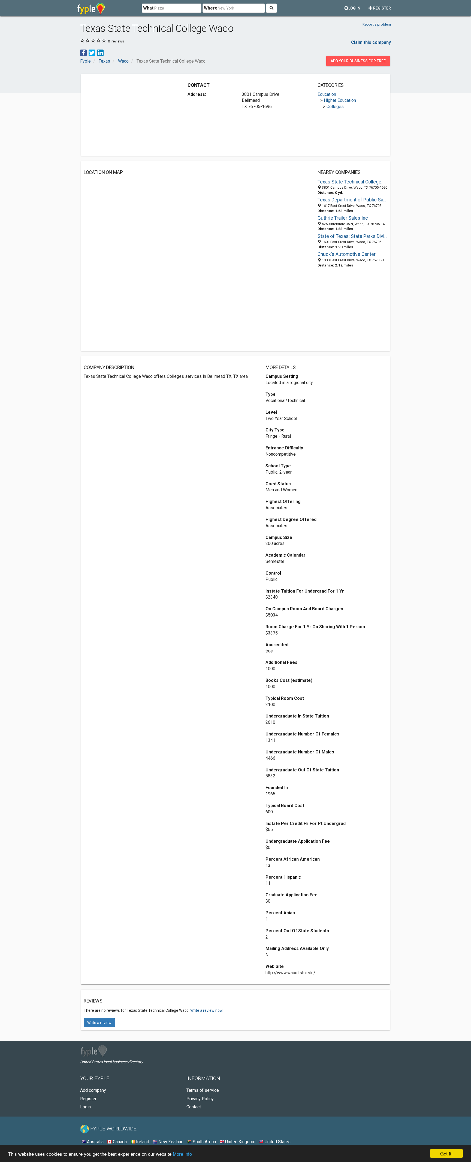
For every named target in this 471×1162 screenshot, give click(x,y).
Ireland (142, 1141)
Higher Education (340, 100)
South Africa (204, 1141)
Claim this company (371, 42)
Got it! (446, 1153)
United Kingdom (239, 1141)
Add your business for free (358, 61)
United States (277, 1141)
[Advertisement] (129, 115)
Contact (193, 1106)
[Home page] (91, 8)
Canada (119, 1141)
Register (381, 8)
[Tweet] (92, 52)
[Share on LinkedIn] (100, 52)
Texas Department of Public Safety (352, 200)
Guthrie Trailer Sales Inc (343, 218)
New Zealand (170, 1141)
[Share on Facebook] (83, 52)
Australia (95, 1141)
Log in (354, 8)
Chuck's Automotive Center (347, 254)
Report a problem (377, 24)
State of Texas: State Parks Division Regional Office (352, 236)
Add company (93, 1090)
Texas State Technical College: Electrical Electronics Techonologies (352, 182)
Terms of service (202, 1090)
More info (182, 1153)
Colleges (335, 106)
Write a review (99, 1022)
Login (85, 1106)
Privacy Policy (200, 1098)
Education (327, 94)
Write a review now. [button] (206, 1010)
